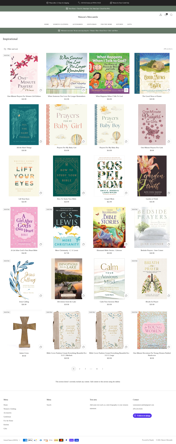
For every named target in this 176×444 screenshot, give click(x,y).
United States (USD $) (11, 440)
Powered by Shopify (148, 440)
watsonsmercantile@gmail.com (143, 405)
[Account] (160, 15)
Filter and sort (13, 49)
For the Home (106, 24)
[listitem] (58, 3)
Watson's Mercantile (88, 17)
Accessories (78, 24)
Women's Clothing (60, 24)
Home (46, 24)
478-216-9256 (137, 409)
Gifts (129, 24)
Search (49, 405)
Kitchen (119, 24)
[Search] (171, 15)
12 (97, 369)
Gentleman (92, 24)
